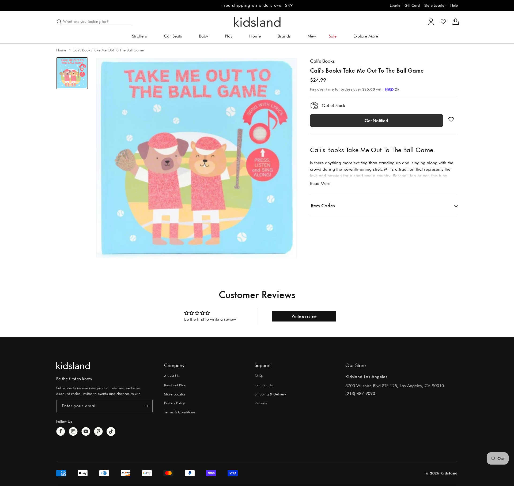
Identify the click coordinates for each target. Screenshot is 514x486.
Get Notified (376, 121)
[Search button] (59, 22)
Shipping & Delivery (270, 394)
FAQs (259, 376)
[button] (141, 36)
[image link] (73, 365)
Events (395, 5)
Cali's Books (322, 61)
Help (454, 5)
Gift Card (412, 5)
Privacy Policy (174, 403)
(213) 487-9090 (360, 393)
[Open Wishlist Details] (443, 21)
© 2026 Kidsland (442, 473)
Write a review (304, 316)
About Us (171, 376)
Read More (320, 183)
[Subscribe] (146, 406)
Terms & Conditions (180, 412)
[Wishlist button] (451, 119)
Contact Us (264, 385)
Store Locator (435, 5)
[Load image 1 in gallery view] (72, 73)
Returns (261, 403)
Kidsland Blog (175, 385)
